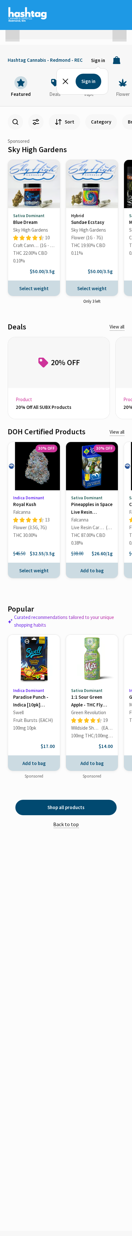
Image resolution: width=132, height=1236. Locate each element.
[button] (12, 32)
